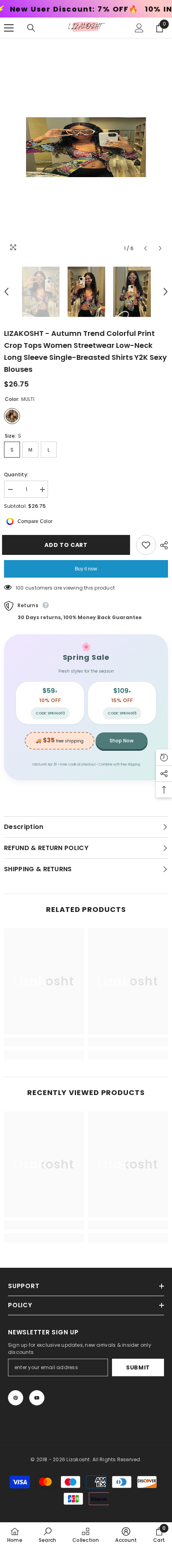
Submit (138, 1367)
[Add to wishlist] (146, 545)
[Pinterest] (15, 1397)
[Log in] (139, 28)
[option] (86, 147)
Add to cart (68, 545)
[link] (44, 1042)
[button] (145, 248)
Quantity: (16, 474)
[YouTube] (36, 1397)
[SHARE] (162, 545)
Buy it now (86, 569)
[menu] (9, 28)
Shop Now (122, 740)
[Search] (31, 28)
